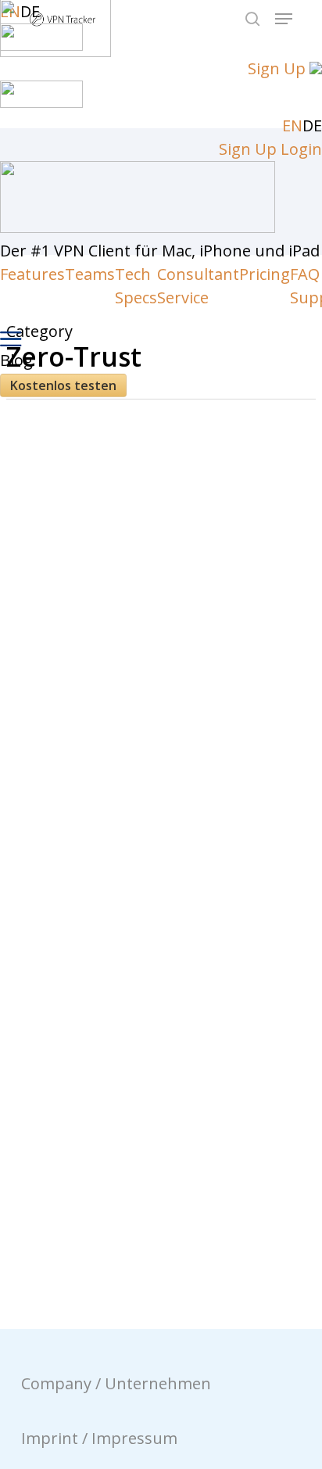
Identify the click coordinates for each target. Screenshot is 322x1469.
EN (292, 125)
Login (301, 148)
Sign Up (277, 68)
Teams (90, 274)
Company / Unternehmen (116, 1383)
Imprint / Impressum (99, 1438)
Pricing (264, 274)
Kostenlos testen (63, 385)
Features (32, 274)
